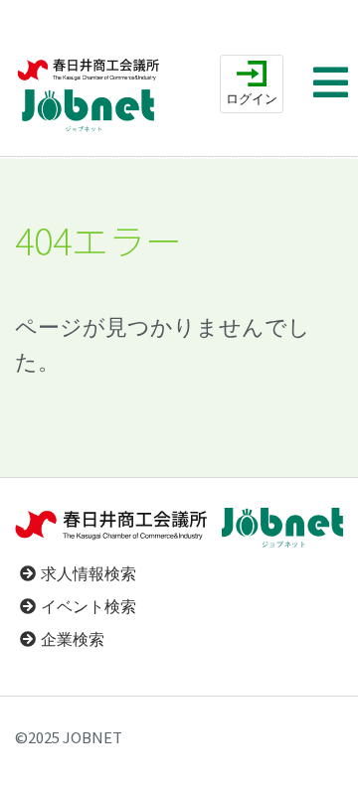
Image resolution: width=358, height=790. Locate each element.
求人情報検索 (88, 573)
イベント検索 (88, 606)
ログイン (251, 98)
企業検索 (72, 639)
